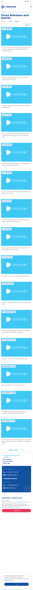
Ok (16, 584)
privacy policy (18, 507)
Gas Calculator (8, 461)
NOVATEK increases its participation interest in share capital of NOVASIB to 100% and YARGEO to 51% (16, 49)
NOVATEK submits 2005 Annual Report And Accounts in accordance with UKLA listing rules (15, 135)
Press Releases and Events (11, 455)
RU (1, 1)
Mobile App (6, 463)
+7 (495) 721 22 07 (11, 472)
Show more (13, 450)
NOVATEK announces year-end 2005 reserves (16, 276)
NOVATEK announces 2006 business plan (14, 358)
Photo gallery (7, 459)
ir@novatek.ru (10, 488)
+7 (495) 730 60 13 (11, 485)
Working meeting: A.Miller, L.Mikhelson (13, 385)
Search (27, 25)
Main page (4, 12)
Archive (6, 457)
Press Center (11, 12)
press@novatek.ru (11, 475)
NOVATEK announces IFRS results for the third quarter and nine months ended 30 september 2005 (16, 441)
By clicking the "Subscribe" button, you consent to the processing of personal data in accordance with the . (15, 505)
